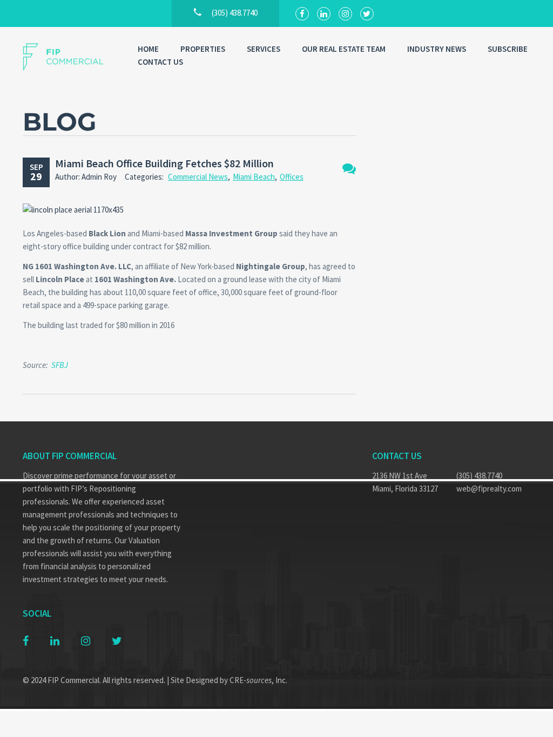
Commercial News (198, 177)
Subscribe (508, 49)
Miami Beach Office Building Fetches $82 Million (164, 163)
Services (263, 49)
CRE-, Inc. (258, 680)
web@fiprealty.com (489, 488)
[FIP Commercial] (69, 57)
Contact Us (160, 62)
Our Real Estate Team (344, 49)
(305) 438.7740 (479, 475)
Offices (292, 177)
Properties (202, 49)
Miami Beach (254, 177)
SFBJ (59, 365)
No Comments (349, 168)
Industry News (436, 49)
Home (148, 49)
